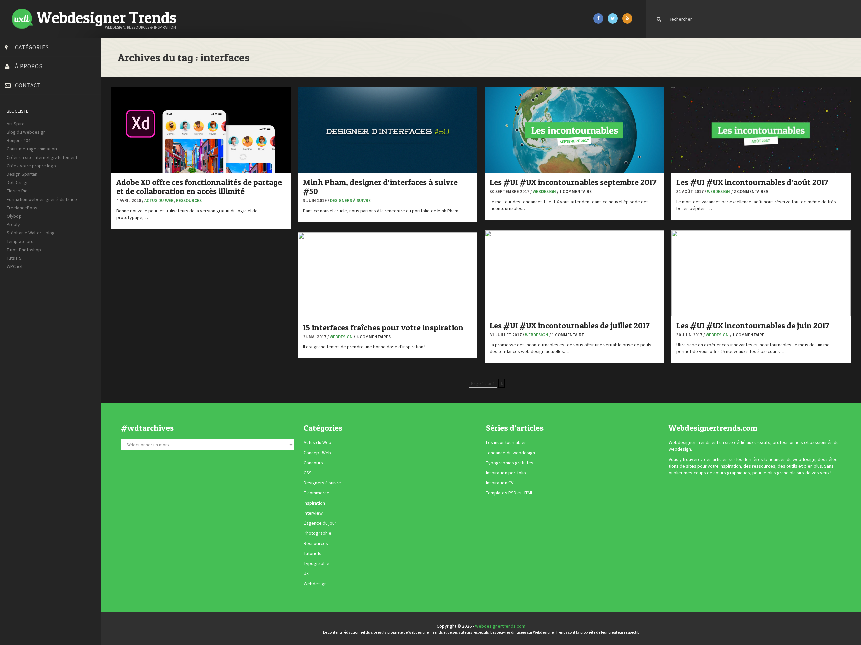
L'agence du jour (320, 523)
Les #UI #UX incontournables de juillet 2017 (570, 325)
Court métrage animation (32, 149)
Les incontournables (506, 443)
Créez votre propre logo (31, 166)
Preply (13, 224)
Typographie (316, 564)
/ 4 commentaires (372, 337)
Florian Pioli (18, 191)
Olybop (14, 216)
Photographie (317, 533)
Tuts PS (14, 258)
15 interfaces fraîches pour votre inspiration (383, 327)
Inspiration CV (499, 483)
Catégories (32, 47)
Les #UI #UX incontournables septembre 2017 (573, 182)
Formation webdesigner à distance (42, 199)
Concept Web (317, 453)
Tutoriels (312, 554)
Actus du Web (159, 200)
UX (306, 574)
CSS (308, 473)
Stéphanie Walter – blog (31, 233)
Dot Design (18, 182)
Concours (313, 463)
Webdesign (544, 192)
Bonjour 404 (18, 140)
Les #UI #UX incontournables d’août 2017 (752, 182)
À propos (29, 66)
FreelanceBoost (23, 208)
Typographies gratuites (509, 463)
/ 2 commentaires (749, 192)
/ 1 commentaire (574, 192)
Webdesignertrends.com (500, 626)
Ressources (189, 200)
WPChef (15, 266)
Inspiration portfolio (506, 473)
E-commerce (316, 493)
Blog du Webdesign (26, 132)
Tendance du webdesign (510, 453)
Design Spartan (22, 174)
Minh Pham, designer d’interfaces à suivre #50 (380, 186)
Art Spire (16, 124)
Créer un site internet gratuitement (42, 157)
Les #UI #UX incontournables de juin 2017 (752, 325)
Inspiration (314, 503)
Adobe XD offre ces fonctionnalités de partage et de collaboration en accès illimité (199, 186)
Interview (313, 513)
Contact (28, 85)
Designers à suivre (350, 200)
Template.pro (20, 241)
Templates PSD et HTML (509, 493)
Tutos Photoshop (24, 250)
